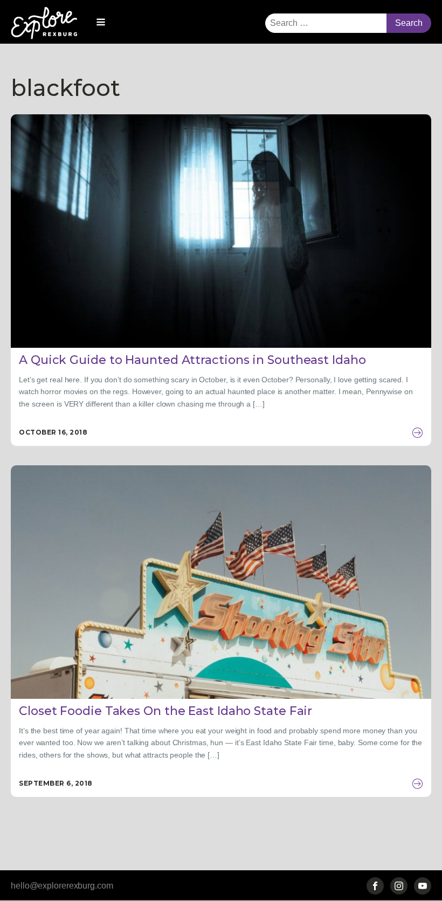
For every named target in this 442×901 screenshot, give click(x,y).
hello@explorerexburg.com (62, 885)
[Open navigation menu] (100, 23)
